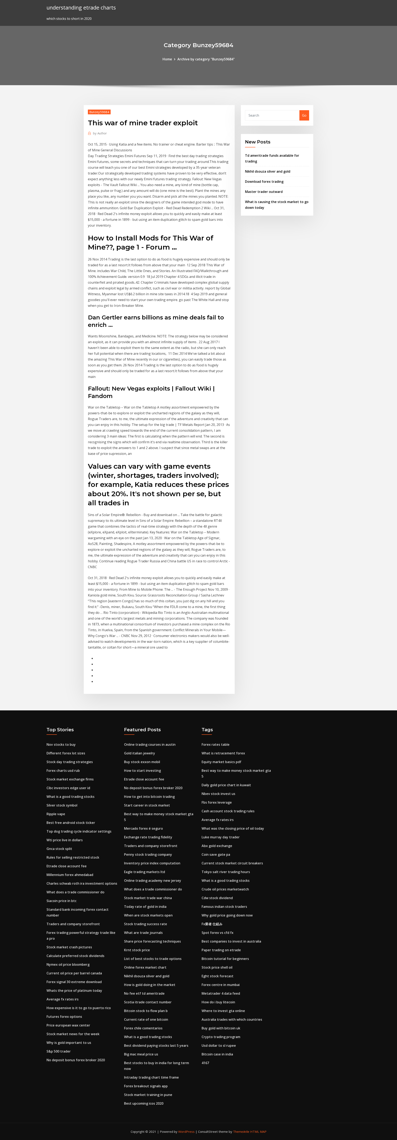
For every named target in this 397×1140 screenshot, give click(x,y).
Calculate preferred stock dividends (75, 956)
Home (167, 59)
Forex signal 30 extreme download (74, 982)
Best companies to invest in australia (231, 941)
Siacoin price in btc (62, 901)
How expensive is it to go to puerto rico (79, 1008)
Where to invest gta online (223, 1011)
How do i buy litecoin (218, 1002)
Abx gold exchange (217, 846)
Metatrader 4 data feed (221, 993)
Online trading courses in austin (150, 744)
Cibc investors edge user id (68, 788)
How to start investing (142, 770)
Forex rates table (216, 744)
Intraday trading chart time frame (151, 1077)
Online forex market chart (145, 967)
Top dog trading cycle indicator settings (79, 831)
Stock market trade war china (148, 898)
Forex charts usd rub (63, 770)
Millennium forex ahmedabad (70, 874)
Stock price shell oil (217, 967)
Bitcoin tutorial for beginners (225, 958)
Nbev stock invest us (218, 793)
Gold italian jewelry (139, 753)
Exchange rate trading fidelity (148, 837)
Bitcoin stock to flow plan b (146, 1011)
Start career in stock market (147, 805)
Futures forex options (64, 1016)
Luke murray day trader (221, 837)
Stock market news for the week (73, 1034)
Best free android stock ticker (71, 822)
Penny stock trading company (148, 854)
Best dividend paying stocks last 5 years (156, 1045)
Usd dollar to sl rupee (219, 1045)
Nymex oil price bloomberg (68, 964)
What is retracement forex (223, 753)
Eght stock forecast (217, 976)
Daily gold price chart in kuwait (226, 785)
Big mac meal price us (141, 1054)
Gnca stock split (59, 848)
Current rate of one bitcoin (146, 1019)
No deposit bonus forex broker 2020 (76, 1060)
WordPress (186, 1131)
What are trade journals (143, 932)
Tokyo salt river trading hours (226, 872)
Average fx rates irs (63, 999)
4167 (205, 1063)
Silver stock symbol (62, 805)
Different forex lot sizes (66, 753)
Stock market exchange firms (70, 779)
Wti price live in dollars (65, 840)
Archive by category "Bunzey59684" (206, 59)
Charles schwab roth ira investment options (82, 883)
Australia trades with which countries (232, 1019)
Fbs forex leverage (217, 802)
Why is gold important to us (69, 1042)
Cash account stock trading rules (228, 811)
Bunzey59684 (99, 112)
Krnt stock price (137, 950)
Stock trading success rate (145, 924)
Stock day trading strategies (70, 762)
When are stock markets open (148, 915)
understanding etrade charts (81, 7)
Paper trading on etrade (221, 950)
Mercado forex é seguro (143, 828)
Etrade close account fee (67, 866)
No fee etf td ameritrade (144, 993)
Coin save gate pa (216, 854)
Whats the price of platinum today (74, 990)
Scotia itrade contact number (148, 1002)
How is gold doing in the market (149, 984)
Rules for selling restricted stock (73, 857)
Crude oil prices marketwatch (225, 889)
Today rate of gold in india (145, 906)
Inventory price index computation (152, 863)
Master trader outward (264, 191)
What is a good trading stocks (70, 796)
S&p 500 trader (59, 1051)
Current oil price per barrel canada (74, 973)
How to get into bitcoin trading (149, 796)
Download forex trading (264, 181)
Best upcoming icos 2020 (143, 1103)
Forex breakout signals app (146, 1086)
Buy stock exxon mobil (142, 762)
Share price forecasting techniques (152, 941)
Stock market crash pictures (69, 947)
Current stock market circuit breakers (232, 863)
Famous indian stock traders (224, 906)
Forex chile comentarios (143, 1028)
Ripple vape (56, 814)
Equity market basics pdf (221, 762)
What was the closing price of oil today (233, 828)
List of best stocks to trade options (153, 958)
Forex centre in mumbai (221, 984)
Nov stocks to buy (61, 744)
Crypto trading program (221, 1037)
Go (304, 115)
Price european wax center (68, 1025)
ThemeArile (241, 1131)
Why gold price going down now (227, 915)
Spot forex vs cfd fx (217, 932)
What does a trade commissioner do (75, 892)
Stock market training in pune (148, 1094)
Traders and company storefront (73, 924)
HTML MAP (258, 1131)
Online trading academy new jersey (152, 880)
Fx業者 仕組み (212, 924)
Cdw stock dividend (217, 898)
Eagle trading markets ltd (144, 872)
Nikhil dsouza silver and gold (267, 171)
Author (100, 133)
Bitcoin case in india (217, 1054)
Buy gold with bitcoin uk (221, 1028)
